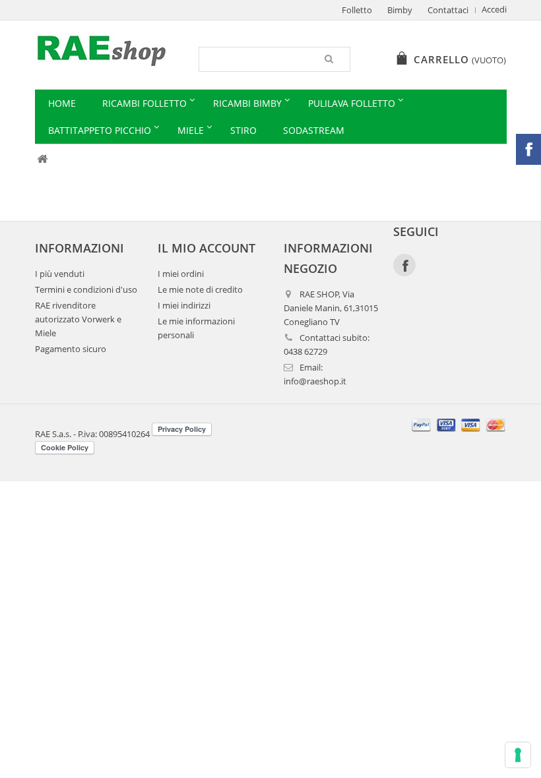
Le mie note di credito (200, 289)
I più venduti (59, 274)
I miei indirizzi (184, 305)
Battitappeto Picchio (99, 130)
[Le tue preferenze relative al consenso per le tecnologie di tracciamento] (517, 754)
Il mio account (206, 248)
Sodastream (313, 130)
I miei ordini (181, 274)
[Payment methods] (459, 433)
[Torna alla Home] (42, 159)
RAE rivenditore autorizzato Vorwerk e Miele (78, 319)
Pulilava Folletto (351, 103)
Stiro (243, 130)
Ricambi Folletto (144, 103)
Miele (190, 130)
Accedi (494, 9)
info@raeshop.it (315, 381)
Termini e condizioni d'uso (86, 289)
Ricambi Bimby (247, 103)
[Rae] (112, 51)
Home (62, 103)
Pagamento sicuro (70, 349)
